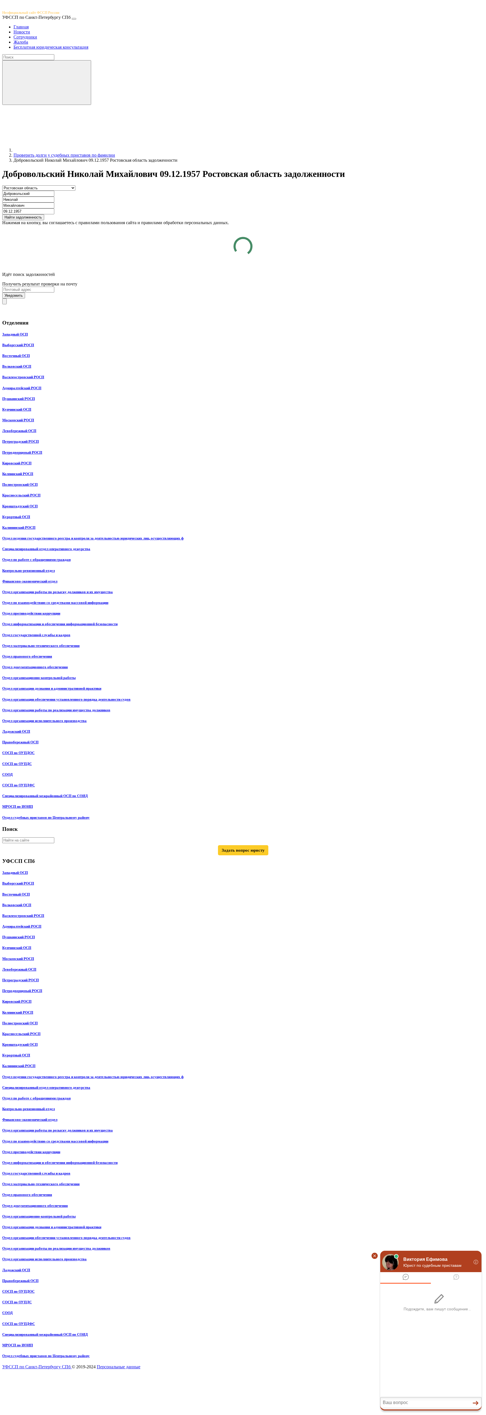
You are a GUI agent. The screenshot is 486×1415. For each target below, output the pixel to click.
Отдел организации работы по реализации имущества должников (56, 710)
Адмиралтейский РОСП (21, 388)
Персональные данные (118, 1366)
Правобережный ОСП (20, 742)
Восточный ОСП (16, 356)
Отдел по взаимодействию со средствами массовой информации (55, 602)
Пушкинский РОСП (18, 399)
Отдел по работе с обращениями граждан (36, 559)
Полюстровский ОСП (20, 484)
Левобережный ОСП (19, 431)
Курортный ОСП (16, 517)
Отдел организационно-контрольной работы (39, 678)
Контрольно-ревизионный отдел (28, 570)
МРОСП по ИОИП (17, 806)
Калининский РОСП (18, 527)
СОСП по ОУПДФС (18, 785)
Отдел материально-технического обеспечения (41, 646)
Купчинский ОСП (16, 409)
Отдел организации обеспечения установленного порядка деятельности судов (66, 699)
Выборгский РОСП (18, 345)
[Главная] (56, 150)
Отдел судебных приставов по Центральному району (46, 817)
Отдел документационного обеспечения (35, 667)
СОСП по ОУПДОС (18, 753)
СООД (7, 774)
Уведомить (13, 295)
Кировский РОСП (17, 463)
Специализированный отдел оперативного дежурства (46, 549)
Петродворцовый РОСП (22, 452)
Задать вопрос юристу (243, 850)
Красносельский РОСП (21, 495)
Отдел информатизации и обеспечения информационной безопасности (60, 624)
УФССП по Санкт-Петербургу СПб (37, 1366)
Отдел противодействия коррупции (31, 613)
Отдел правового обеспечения (27, 656)
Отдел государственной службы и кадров (36, 635)
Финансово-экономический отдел (29, 581)
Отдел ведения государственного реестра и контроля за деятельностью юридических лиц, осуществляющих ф (93, 538)
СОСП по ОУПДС (17, 764)
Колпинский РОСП (17, 474)
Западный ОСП (15, 334)
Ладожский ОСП (16, 731)
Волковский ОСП (16, 366)
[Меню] (74, 19)
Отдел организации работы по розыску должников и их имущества (57, 592)
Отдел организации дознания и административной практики (51, 688)
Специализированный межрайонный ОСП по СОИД (45, 796)
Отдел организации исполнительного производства (44, 721)
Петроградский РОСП (20, 441)
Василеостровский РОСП (23, 377)
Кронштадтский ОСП (20, 506)
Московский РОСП (18, 420)
